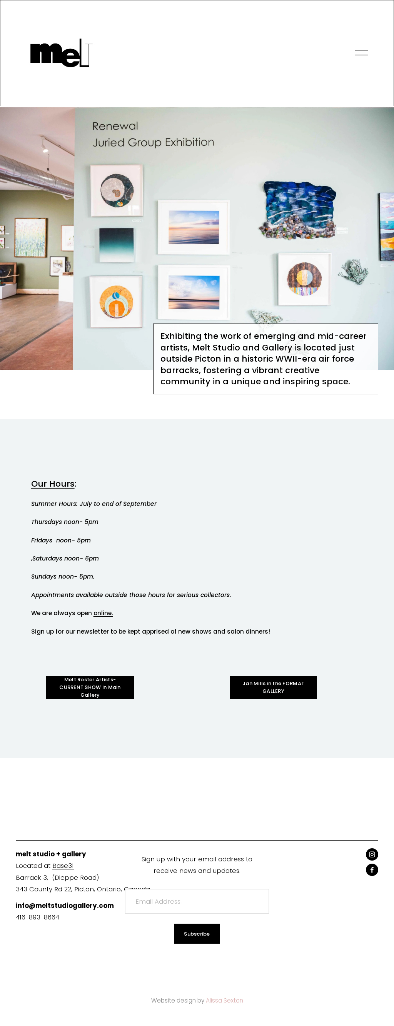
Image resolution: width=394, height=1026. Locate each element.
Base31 (63, 865)
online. (103, 613)
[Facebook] (372, 870)
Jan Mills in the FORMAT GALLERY (273, 687)
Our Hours (53, 484)
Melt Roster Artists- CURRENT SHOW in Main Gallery (89, 687)
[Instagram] (372, 854)
